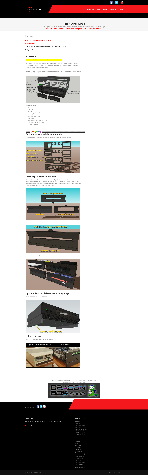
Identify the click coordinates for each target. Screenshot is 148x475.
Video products (79, 464)
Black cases (78, 445)
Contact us (119, 472)
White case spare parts (81, 453)
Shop (98, 9)
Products (90, 9)
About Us (113, 9)
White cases (78, 447)
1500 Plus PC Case (80, 434)
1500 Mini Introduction (81, 429)
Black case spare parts (81, 451)
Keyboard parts (79, 458)
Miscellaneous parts (80, 455)
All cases (77, 443)
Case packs (78, 460)
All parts (77, 439)
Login (121, 9)
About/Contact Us (80, 467)
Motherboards (78, 449)
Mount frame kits (79, 456)
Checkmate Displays (80, 427)
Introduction (78, 423)
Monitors (77, 441)
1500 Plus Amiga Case (81, 433)
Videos (105, 9)
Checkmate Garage (80, 425)
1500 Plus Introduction (81, 431)
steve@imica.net (32, 425)
